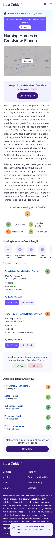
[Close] (50, 529)
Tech (5, 482)
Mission (6, 477)
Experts (7, 488)
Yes (21, 366)
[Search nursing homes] (45, 4)
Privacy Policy (35, 482)
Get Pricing (25, 95)
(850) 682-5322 (15, 297)
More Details (27, 302)
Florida (13, 13)
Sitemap (32, 488)
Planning (32, 471)
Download (25, 27)
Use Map (27, 61)
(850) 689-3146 (15, 339)
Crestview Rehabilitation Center (22, 271)
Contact (7, 471)
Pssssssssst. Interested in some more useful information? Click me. (31, 529)
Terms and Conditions (39, 477)
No (37, 366)
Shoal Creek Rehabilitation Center (23, 313)
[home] (12, 4)
